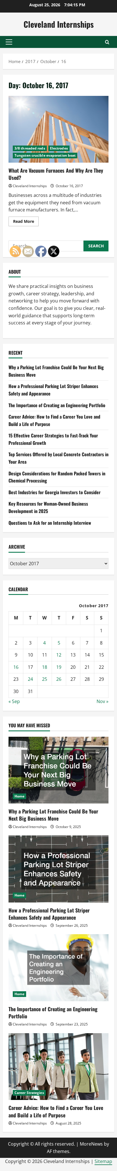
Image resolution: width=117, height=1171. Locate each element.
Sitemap (103, 1161)
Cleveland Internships (59, 24)
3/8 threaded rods (29, 148)
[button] (9, 42)
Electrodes (59, 148)
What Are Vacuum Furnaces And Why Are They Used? (58, 129)
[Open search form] (107, 42)
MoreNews (91, 1144)
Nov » (102, 701)
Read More (26, 222)
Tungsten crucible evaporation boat (45, 155)
